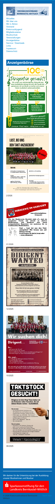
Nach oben (47, 495)
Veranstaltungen (13, 37)
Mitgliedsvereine (13, 32)
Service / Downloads (15, 43)
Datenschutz (11, 51)
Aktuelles (10, 18)
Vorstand (10, 26)
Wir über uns (11, 21)
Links (8, 45)
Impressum (11, 48)
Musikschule (11, 34)
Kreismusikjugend (14, 29)
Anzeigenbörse (12, 40)
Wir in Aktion (12, 24)
